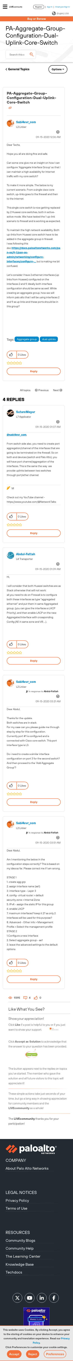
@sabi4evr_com (16, 434)
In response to (43, 691)
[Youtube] (29, 1298)
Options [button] (57, 69)
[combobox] (21, 54)
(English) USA (63, 13)
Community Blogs (20, 1240)
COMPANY (16, 1160)
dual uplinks (49, 339)
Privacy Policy (17, 1200)
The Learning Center (23, 1256)
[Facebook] (54, 1298)
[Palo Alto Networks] (36, 1149)
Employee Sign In (62, 7)
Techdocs (14, 1272)
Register (38, 7)
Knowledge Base (20, 1264)
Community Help (20, 1248)
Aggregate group (27, 339)
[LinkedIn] (42, 1298)
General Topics (18, 69)
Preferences (55, 1354)
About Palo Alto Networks (27, 1168)
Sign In (50, 7)
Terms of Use (16, 1208)
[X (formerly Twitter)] (17, 1298)
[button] (14, 1354)
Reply (33, 371)
